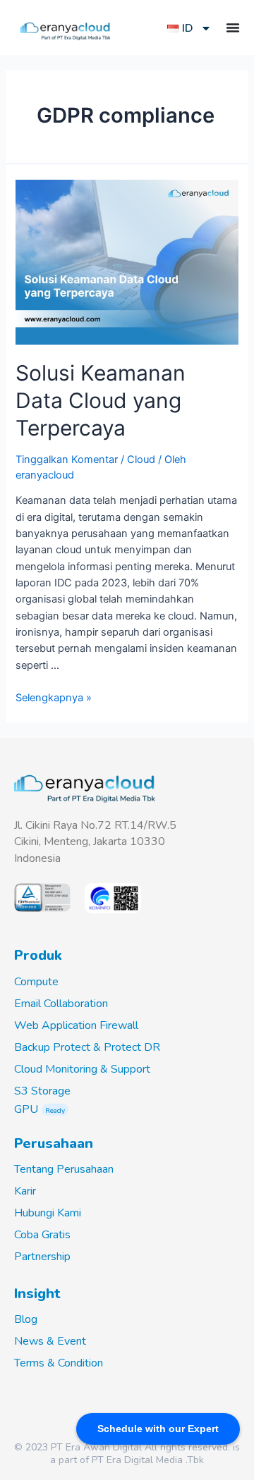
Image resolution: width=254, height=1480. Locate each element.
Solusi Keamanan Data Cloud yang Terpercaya (101, 400)
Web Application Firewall (76, 1025)
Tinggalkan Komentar (67, 459)
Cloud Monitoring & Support (82, 1069)
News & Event (50, 1341)
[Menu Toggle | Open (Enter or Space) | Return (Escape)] (233, 27)
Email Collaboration (61, 1003)
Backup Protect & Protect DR (87, 1047)
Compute (36, 981)
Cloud (141, 459)
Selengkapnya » (54, 697)
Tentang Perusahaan (64, 1169)
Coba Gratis (42, 1234)
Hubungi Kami (47, 1213)
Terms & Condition (58, 1363)
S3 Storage (42, 1091)
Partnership (42, 1256)
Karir (25, 1191)
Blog (25, 1319)
